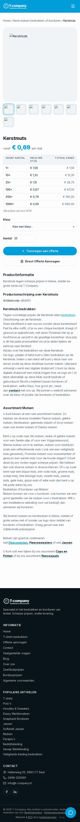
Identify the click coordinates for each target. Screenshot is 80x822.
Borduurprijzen (12, 675)
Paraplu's (9, 739)
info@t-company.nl (20, 783)
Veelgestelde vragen (16, 653)
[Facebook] (6, 791)
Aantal (7, 238)
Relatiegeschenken (55, 812)
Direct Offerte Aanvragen (42, 261)
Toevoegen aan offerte (42, 251)
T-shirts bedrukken (15, 636)
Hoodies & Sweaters (16, 708)
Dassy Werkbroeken (16, 713)
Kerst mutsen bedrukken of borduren (37, 20)
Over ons (9, 664)
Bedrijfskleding (12, 744)
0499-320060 (17, 777)
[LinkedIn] (15, 791)
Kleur (6, 219)
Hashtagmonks (48, 817)
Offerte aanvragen (15, 642)
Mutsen (7, 734)
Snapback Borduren (16, 718)
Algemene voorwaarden (18, 680)
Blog (6, 658)
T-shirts (8, 698)
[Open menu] (73, 6)
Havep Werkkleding (16, 749)
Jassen (7, 723)
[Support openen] (70, 812)
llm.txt (61, 817)
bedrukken (68, 315)
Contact (8, 647)
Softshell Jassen (13, 729)
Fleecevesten (18, 542)
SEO (30, 817)
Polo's (7, 703)
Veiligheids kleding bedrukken (22, 754)
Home (7, 20)
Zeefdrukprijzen (13, 669)
